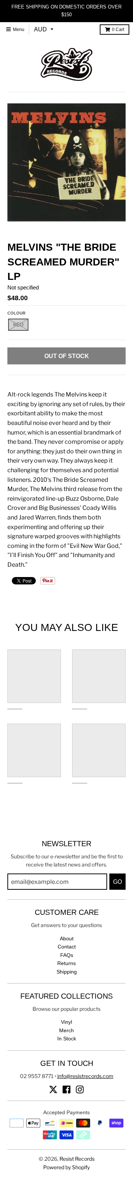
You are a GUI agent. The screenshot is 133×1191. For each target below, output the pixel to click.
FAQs (66, 955)
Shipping (67, 972)
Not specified (23, 287)
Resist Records (77, 1159)
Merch (66, 1030)
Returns (66, 963)
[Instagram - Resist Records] (79, 1089)
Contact (67, 947)
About (67, 938)
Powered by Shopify (66, 1167)
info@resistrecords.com (85, 1076)
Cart (118, 29)
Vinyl (66, 1022)
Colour (16, 313)
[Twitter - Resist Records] (53, 1089)
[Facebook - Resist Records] (66, 1089)
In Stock (66, 1038)
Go (117, 882)
